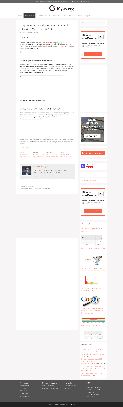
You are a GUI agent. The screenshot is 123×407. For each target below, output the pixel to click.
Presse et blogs (25, 393)
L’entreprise (24, 383)
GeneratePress (63, 404)
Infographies (88, 16)
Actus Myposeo (29, 16)
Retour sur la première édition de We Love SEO (65, 155)
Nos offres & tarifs (71, 386)
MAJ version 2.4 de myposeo (28, 186)
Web (37, 176)
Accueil (20, 16)
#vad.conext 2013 (47, 42)
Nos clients (23, 391)
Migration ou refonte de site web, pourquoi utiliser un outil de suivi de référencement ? (92, 310)
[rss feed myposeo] (93, 155)
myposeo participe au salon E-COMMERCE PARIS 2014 (38, 156)
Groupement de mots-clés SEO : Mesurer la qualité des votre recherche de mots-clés (92, 361)
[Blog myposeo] (61, 8)
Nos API (67, 388)
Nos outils (68, 383)
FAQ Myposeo (24, 396)
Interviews (72, 16)
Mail (34, 176)
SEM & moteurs (41, 16)
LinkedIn (45, 176)
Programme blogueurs (50, 388)
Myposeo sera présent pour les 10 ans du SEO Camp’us (52, 156)
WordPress (72, 404)
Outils (80, 16)
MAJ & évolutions (54, 16)
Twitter (40, 176)
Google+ (50, 176)
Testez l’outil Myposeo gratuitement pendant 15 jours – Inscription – (52, 1)
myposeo (61, 46)
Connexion (75, 1)
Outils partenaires (48, 386)
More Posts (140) (57, 176)
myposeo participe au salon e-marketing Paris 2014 (25, 156)
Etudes (64, 16)
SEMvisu (68, 46)
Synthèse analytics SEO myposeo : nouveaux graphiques (36, 188)
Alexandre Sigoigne (40, 166)
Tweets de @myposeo (88, 181)
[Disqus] (47, 262)
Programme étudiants (49, 383)
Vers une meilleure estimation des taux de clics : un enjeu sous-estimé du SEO (93, 368)
